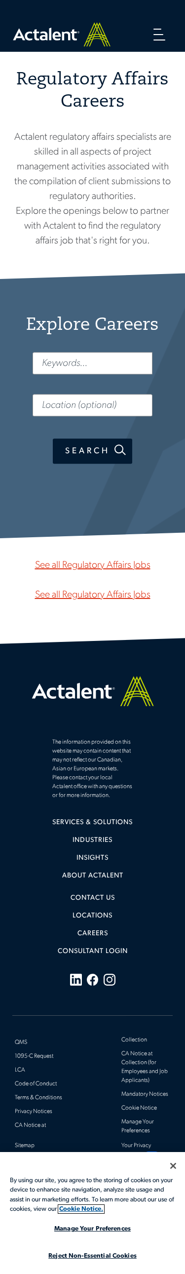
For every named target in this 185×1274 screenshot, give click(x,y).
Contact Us (93, 898)
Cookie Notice (139, 1108)
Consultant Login (93, 951)
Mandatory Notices (144, 1094)
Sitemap (25, 1146)
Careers (92, 933)
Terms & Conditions (38, 1098)
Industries (92, 840)
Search (87, 451)
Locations (92, 915)
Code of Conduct (36, 1084)
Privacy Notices (33, 1112)
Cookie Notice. (81, 1209)
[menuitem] (92, 826)
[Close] (173, 1166)
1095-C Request (34, 1056)
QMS (21, 1042)
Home (61, 34)
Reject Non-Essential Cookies (92, 1256)
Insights (92, 858)
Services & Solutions (92, 822)
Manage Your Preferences (92, 1229)
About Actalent (92, 875)
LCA (20, 1070)
